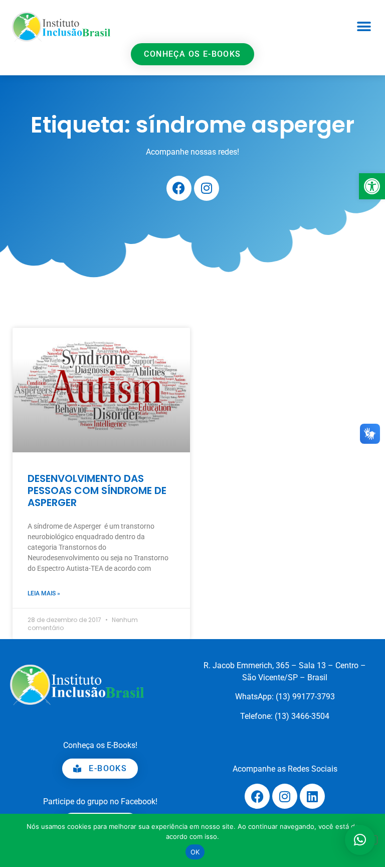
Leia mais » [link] (44, 593)
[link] (372, 186)
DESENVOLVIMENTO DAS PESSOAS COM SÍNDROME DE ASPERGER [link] (97, 490)
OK (195, 852)
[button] (363, 26)
